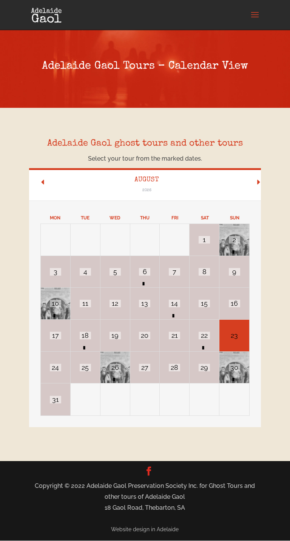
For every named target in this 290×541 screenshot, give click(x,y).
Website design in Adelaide (145, 529)
